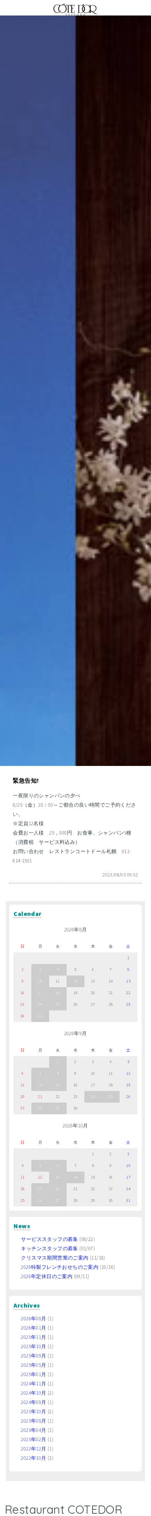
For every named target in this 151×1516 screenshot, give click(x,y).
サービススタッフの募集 (49, 1239)
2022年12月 (33, 1448)
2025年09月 (33, 1356)
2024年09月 (33, 1402)
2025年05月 (33, 1365)
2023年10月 (33, 1411)
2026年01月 (33, 1328)
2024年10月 (33, 1393)
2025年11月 (33, 1337)
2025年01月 (33, 1374)
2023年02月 (33, 1439)
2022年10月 (33, 1458)
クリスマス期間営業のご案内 (54, 1257)
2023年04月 (33, 1430)
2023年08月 (33, 1421)
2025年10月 (33, 1346)
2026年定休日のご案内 (46, 1276)
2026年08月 (33, 1318)
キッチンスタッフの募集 (49, 1248)
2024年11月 (33, 1383)
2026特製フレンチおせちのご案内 (59, 1267)
